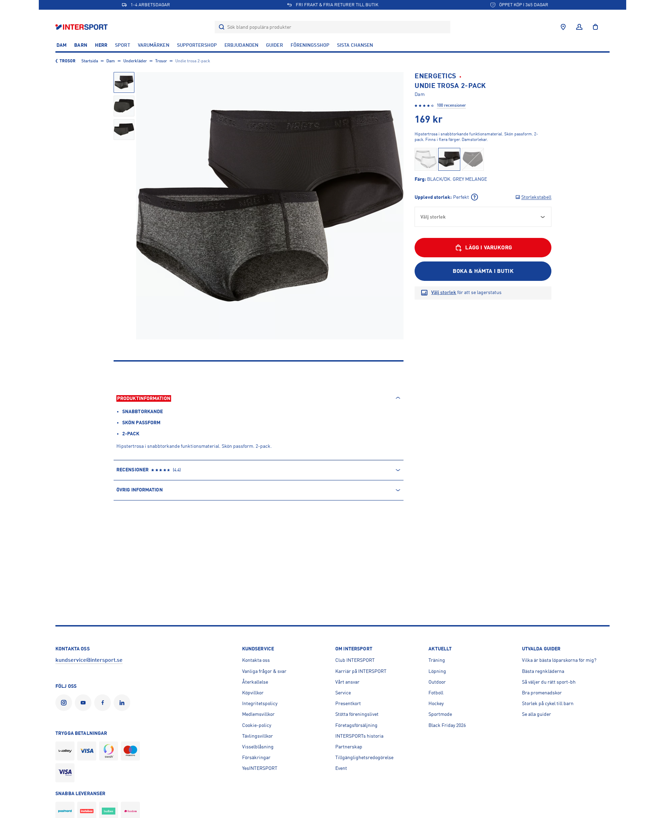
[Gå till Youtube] (84, 702)
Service (343, 692)
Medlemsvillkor (258, 714)
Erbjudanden (241, 45)
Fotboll (435, 692)
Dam (61, 45)
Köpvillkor (253, 692)
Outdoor (437, 682)
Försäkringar (256, 757)
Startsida (89, 61)
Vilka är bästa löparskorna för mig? (559, 660)
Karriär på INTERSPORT (361, 671)
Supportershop (197, 45)
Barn (80, 45)
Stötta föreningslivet (357, 714)
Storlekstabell (536, 197)
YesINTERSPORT (259, 768)
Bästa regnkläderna (543, 671)
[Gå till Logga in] (579, 27)
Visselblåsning (258, 746)
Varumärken (153, 45)
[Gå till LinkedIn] (123, 702)
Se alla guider (536, 714)
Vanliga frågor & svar (264, 671)
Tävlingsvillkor (257, 736)
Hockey (436, 703)
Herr (101, 45)
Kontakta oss (256, 660)
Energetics (435, 76)
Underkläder (135, 61)
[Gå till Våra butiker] (563, 27)
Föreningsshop (310, 45)
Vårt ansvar (347, 682)
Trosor (68, 61)
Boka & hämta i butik (483, 271)
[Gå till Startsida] (82, 27)
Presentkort (348, 703)
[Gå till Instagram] (65, 702)
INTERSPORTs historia (359, 736)
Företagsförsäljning (356, 725)
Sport (122, 45)
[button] (124, 82)
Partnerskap (348, 746)
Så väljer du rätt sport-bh (549, 682)
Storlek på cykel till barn (548, 703)
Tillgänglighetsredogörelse (364, 757)
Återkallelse (255, 682)
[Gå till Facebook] (104, 702)
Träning (436, 660)
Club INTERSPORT (355, 660)
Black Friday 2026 (447, 725)
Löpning (437, 671)
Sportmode (440, 714)
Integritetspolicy (259, 703)
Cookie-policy (256, 725)
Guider (274, 45)
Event (341, 768)
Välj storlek (443, 292)
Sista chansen (355, 45)
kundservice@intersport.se (89, 660)
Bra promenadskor (542, 692)
